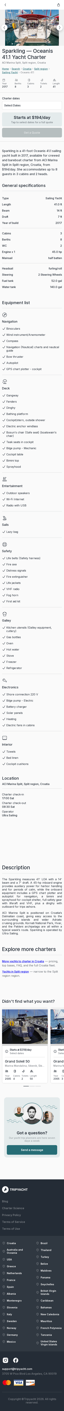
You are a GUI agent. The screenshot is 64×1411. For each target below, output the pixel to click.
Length (6, 204)
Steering (7, 274)
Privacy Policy (11, 1215)
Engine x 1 (8, 252)
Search (16, 68)
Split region (41, 68)
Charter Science (13, 1208)
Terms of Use (11, 1228)
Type (5, 198)
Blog (5, 1201)
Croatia (27, 68)
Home (5, 68)
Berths (6, 239)
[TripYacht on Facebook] (15, 1360)
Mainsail (7, 258)
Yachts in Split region (15, 971)
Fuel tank (7, 281)
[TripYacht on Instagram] (5, 1360)
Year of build (10, 223)
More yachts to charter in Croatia (23, 961)
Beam (6, 210)
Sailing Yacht (10, 72)
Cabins (6, 233)
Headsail (7, 268)
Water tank (9, 287)
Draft (5, 216)
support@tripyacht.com (17, 1369)
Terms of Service (13, 1222)
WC (4, 245)
